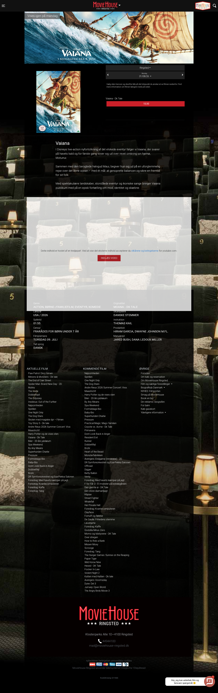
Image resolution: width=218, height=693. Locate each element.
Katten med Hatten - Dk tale (99, 576)
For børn (145, 405)
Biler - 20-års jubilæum (39, 441)
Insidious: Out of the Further (42, 401)
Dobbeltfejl (33, 469)
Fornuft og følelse (94, 515)
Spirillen (32, 409)
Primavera (90, 430)
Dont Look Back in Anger (41, 466)
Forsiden (145, 373)
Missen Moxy (91, 544)
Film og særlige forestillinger (156, 384)
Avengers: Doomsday (96, 580)
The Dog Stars (35, 416)
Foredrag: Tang (36, 491)
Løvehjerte (90, 523)
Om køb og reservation (153, 376)
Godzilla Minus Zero (95, 530)
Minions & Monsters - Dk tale (43, 376)
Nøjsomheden (35, 405)
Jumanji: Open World (95, 587)
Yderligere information (152, 412)
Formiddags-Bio (36, 458)
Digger (88, 469)
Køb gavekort (148, 409)
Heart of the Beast (94, 451)
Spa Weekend (35, 444)
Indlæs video (109, 258)
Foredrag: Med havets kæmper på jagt (48, 480)
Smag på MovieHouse (152, 394)
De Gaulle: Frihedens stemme (100, 519)
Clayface (89, 512)
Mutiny (31, 387)
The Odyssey (35, 398)
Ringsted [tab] (144, 67)
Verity (87, 476)
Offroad (89, 466)
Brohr (31, 473)
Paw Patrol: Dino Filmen (40, 373)
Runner (88, 441)
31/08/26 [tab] (144, 75)
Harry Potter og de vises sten (43, 433)
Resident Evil (91, 437)
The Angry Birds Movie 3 (97, 590)
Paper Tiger (91, 558)
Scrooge (89, 548)
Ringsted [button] (108, 4)
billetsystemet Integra (117, 668)
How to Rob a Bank (95, 540)
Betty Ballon (91, 473)
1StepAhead (139, 668)
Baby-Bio (33, 462)
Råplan (88, 494)
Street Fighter (92, 498)
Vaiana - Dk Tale (36, 437)
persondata (117, 660)
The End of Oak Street (39, 380)
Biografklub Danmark (152, 387)
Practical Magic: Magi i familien (100, 423)
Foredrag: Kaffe (36, 487)
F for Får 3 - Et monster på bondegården (105, 483)
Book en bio (147, 398)
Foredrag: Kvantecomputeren (43, 483)
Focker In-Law (92, 569)
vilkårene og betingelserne (144, 250)
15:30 (146, 103)
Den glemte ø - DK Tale (96, 487)
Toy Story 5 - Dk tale (38, 423)
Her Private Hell (92, 505)
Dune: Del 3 (90, 583)
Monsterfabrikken (94, 455)
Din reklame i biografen (153, 401)
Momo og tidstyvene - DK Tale (100, 533)
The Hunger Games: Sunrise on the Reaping (107, 555)
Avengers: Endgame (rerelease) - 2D (103, 458)
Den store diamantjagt (96, 491)
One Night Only (35, 412)
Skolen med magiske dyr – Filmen (45, 419)
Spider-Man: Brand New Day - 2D (45, 384)
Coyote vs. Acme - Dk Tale (98, 426)
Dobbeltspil (34, 394)
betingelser (104, 660)
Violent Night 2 (92, 573)
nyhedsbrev (92, 660)
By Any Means (35, 448)
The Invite (33, 391)
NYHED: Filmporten (150, 391)
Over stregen (91, 537)
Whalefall (89, 501)
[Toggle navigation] (214, 5)
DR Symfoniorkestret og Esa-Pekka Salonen (51, 476)
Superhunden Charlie (38, 451)
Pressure (32, 455)
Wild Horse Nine (93, 562)
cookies (127, 660)
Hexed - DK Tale (93, 565)
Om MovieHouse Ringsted (154, 380)
